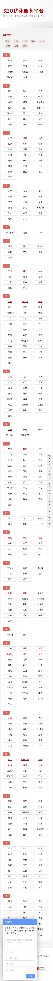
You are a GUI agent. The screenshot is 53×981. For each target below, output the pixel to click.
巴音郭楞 (40, 108)
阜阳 (40, 252)
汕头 (10, 660)
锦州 (25, 410)
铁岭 (25, 740)
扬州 (10, 854)
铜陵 (10, 729)
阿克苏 (10, 77)
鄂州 (40, 233)
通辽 (25, 735)
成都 (8, 46)
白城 (25, 77)
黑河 (25, 346)
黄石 (25, 358)
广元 (10, 282)
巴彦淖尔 (10, 113)
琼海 (10, 604)
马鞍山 (40, 518)
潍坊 (40, 765)
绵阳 (25, 518)
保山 (25, 113)
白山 (25, 119)
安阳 (25, 61)
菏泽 (40, 352)
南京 (25, 46)
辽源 (40, 482)
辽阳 (25, 482)
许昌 (40, 807)
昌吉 (25, 172)
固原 (10, 288)
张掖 (40, 924)
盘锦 (25, 568)
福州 (10, 246)
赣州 (40, 282)
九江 (10, 405)
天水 (40, 740)
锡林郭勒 (40, 829)
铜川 (10, 740)
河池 (25, 324)
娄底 (25, 477)
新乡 (10, 812)
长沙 (10, 144)
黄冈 (40, 358)
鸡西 (10, 410)
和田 (10, 363)
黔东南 (40, 604)
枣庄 (10, 918)
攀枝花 (40, 568)
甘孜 (25, 282)
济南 (10, 377)
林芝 (10, 471)
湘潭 (25, 818)
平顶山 (10, 568)
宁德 (25, 555)
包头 (40, 91)
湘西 (40, 812)
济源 (25, 394)
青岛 (10, 593)
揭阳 (10, 388)
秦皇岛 (40, 593)
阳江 (10, 876)
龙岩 (10, 494)
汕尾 (10, 671)
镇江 (10, 907)
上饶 (10, 693)
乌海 (10, 782)
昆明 (10, 430)
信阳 (40, 824)
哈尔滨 (25, 302)
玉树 (25, 871)
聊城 (40, 454)
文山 (25, 782)
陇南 (25, 471)
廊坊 (25, 454)
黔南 (10, 615)
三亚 (25, 671)
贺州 (40, 318)
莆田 (10, 579)
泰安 (25, 724)
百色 (40, 119)
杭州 (42, 41)
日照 (25, 635)
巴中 (25, 108)
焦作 (40, 394)
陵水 (10, 505)
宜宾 (40, 860)
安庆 (10, 66)
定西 (25, 213)
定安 (25, 219)
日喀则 (10, 635)
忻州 (25, 835)
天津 (16, 46)
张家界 (40, 929)
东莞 (40, 191)
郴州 (40, 155)
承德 (10, 172)
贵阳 (25, 271)
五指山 (40, 788)
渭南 (10, 788)
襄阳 (25, 807)
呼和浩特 (10, 313)
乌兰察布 (10, 771)
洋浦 (40, 888)
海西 (40, 335)
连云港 (10, 488)
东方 (10, 219)
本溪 (10, 102)
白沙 (25, 124)
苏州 (25, 648)
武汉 (10, 760)
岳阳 (25, 854)
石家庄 (10, 654)
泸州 (10, 460)
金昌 (25, 388)
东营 (10, 197)
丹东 (10, 213)
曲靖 (10, 599)
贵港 (25, 277)
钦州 (25, 604)
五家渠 (10, 776)
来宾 (40, 471)
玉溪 (25, 865)
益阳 (40, 882)
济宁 (25, 377)
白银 (10, 119)
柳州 (10, 477)
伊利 (25, 888)
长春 (40, 138)
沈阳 (40, 648)
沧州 (40, 144)
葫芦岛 (40, 341)
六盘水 (10, 466)
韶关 (10, 665)
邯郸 (25, 307)
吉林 (40, 382)
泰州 (40, 724)
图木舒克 (25, 746)
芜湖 (25, 776)
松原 (40, 693)
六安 (40, 488)
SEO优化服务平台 (23, 11)
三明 (40, 688)
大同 (25, 208)
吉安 (40, 399)
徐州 (40, 801)
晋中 (40, 410)
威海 (25, 765)
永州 (10, 888)
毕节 (25, 102)
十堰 (10, 699)
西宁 (40, 835)
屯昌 (40, 746)
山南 (10, 676)
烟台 (25, 848)
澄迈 (10, 177)
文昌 (40, 782)
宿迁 (40, 682)
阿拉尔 (40, 72)
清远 (10, 610)
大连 (10, 191)
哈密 (25, 335)
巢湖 (25, 161)
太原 (25, 718)
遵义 (40, 918)
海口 (10, 307)
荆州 (40, 388)
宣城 (25, 829)
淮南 (40, 346)
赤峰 (25, 166)
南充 (10, 555)
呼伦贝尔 (25, 341)
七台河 (25, 599)
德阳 (10, 208)
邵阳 (10, 682)
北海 (10, 108)
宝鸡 (40, 113)
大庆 (25, 191)
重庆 (10, 138)
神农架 (25, 682)
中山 (40, 907)
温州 (40, 760)
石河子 (40, 699)
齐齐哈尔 (40, 599)
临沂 (40, 449)
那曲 (25, 549)
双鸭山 (10, 688)
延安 (40, 865)
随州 (25, 699)
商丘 (25, 660)
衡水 (25, 318)
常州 (25, 144)
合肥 (40, 302)
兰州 (10, 449)
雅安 (10, 865)
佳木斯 (40, 405)
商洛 (25, 676)
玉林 (25, 860)
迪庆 (40, 197)
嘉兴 (40, 377)
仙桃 (40, 818)
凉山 (40, 460)
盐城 (40, 848)
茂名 (10, 518)
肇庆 (25, 912)
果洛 (10, 277)
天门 (10, 746)
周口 (40, 912)
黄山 (25, 352)
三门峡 (25, 693)
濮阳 (25, 579)
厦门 (25, 801)
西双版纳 (25, 812)
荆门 (10, 394)
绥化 (40, 660)
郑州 (10, 901)
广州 (25, 41)
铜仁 (25, 729)
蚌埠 (40, 97)
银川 (10, 848)
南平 (10, 549)
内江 (40, 549)
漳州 (25, 907)
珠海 (25, 901)
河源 (10, 324)
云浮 (40, 871)
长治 (40, 166)
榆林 (10, 871)
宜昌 (40, 854)
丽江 (25, 466)
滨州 (10, 97)
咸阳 (10, 818)
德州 (25, 197)
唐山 (40, 718)
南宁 (25, 538)
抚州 (10, 257)
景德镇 (25, 405)
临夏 (10, 499)
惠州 (40, 307)
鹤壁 (10, 358)
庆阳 (25, 610)
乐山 (25, 460)
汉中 (10, 330)
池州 (10, 161)
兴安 (10, 835)
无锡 (10, 765)
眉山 (10, 524)
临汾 (40, 477)
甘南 (40, 277)
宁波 (40, 538)
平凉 (10, 574)
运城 (25, 876)
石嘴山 (40, 676)
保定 (25, 91)
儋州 (40, 213)
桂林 (40, 271)
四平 (25, 665)
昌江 (40, 172)
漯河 (40, 494)
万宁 (40, 776)
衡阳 (40, 313)
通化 (40, 735)
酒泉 (10, 416)
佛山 (25, 246)
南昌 (40, 543)
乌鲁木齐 (25, 760)
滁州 (40, 161)
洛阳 (10, 454)
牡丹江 (40, 524)
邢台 (10, 807)
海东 (25, 330)
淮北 (10, 352)
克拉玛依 (10, 435)
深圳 (33, 41)
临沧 (40, 466)
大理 (25, 202)
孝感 (25, 824)
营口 (40, 876)
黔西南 (40, 610)
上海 (16, 41)
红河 (40, 324)
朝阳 (10, 166)
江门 (25, 382)
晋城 (25, 399)
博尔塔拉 (40, 102)
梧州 (25, 788)
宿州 (25, 688)
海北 (40, 330)
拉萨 (25, 449)
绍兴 (40, 654)
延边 (10, 882)
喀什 (40, 430)
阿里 (40, 66)
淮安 (10, 318)
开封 (25, 430)
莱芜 (25, 494)
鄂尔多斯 (10, 233)
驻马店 (25, 918)
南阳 (25, 543)
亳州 (10, 124)
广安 (25, 288)
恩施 (25, 233)
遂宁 (40, 671)
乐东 (25, 499)
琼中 (10, 621)
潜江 (25, 615)
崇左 (40, 149)
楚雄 (25, 149)
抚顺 (10, 252)
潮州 (25, 155)
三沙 (10, 704)
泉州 (25, 593)
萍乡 (25, 574)
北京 (8, 41)
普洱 (40, 574)
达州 (40, 202)
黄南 (10, 335)
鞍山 (10, 61)
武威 (25, 771)
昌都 (10, 155)
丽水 (25, 488)
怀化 (10, 341)
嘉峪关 (10, 399)
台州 (10, 724)
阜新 (25, 252)
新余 (10, 829)
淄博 (40, 901)
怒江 (40, 555)
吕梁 (10, 482)
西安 (10, 801)
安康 (25, 66)
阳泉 (10, 860)
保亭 (40, 124)
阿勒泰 (10, 72)
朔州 (40, 665)
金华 (10, 382)
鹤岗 (10, 346)
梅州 (25, 524)
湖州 (25, 313)
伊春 (25, 882)
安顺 (40, 61)
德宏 (10, 202)
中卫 (40, 935)
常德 (10, 149)
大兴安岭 (40, 208)
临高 (40, 499)
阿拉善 (25, 72)
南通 (10, 543)
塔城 (10, 735)
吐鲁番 (40, 729)
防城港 (40, 246)
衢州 (40, 615)
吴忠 (40, 771)
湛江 (10, 912)
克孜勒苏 (25, 435)
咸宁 (10, 824)
